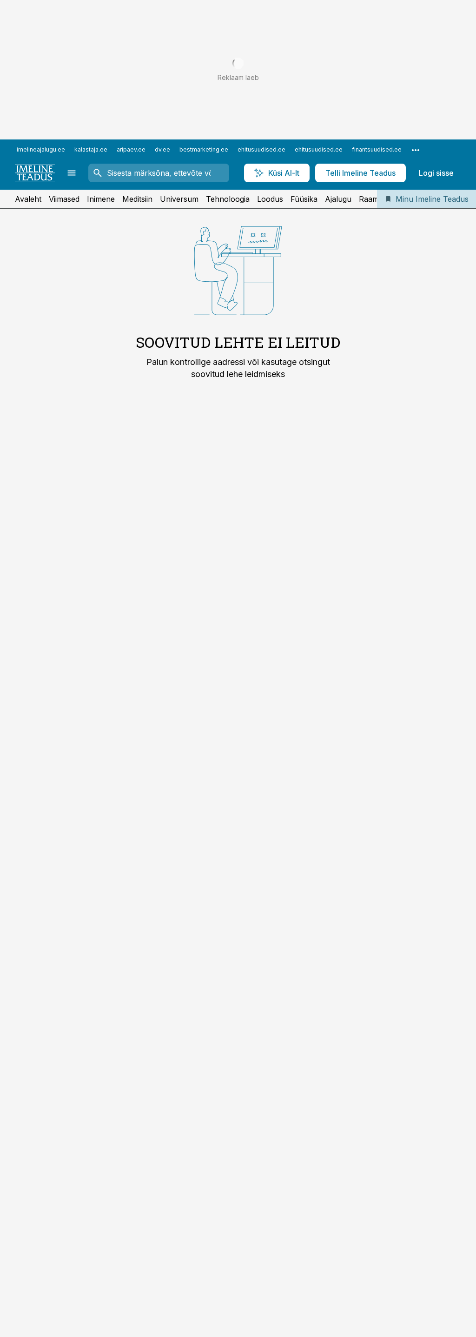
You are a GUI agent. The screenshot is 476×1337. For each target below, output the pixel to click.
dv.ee (162, 149)
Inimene (101, 199)
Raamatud (376, 199)
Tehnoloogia (228, 199)
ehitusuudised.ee (261, 149)
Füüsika (304, 199)
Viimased (64, 199)
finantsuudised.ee (377, 149)
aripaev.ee (131, 149)
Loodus (270, 199)
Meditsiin (137, 199)
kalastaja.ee (90, 149)
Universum (179, 199)
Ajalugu (338, 199)
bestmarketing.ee (203, 149)
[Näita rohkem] (415, 149)
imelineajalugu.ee (41, 149)
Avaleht (28, 199)
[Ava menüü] (71, 173)
